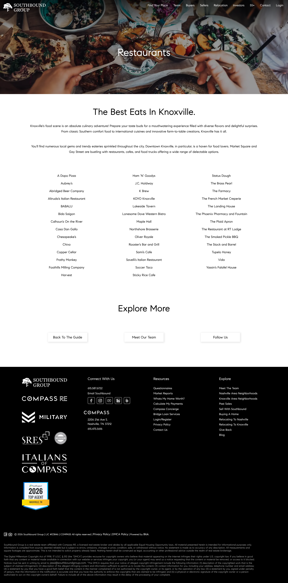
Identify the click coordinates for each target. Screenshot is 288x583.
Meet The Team (229, 388)
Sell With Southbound (232, 409)
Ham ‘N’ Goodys (144, 176)
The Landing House (221, 206)
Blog (222, 435)
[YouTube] (109, 400)
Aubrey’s (66, 183)
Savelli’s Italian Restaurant (144, 260)
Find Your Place (158, 5)
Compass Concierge (166, 409)
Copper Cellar (66, 252)
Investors (239, 5)
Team (176, 5)
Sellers (204, 5)
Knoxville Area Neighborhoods (238, 398)
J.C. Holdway (144, 183)
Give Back (225, 430)
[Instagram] (100, 400)
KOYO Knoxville (144, 199)
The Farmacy (221, 191)
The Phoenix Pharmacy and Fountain (221, 214)
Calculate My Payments (168, 403)
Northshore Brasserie (144, 229)
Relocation (220, 5)
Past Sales (225, 403)
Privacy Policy (161, 424)
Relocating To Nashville (233, 419)
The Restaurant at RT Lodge (221, 229)
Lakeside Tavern (144, 206)
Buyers (190, 5)
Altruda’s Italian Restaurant (66, 199)
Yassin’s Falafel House (221, 267)
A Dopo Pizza (66, 176)
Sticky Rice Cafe (144, 275)
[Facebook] (91, 400)
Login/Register (162, 419)
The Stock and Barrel (221, 245)
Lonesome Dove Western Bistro (144, 214)
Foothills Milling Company (66, 267)
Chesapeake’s (66, 237)
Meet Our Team (144, 337)
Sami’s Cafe (144, 252)
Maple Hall (144, 222)
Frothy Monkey (66, 260)
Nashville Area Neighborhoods (238, 393)
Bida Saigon (66, 214)
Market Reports (163, 393)
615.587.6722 (95, 388)
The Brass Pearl (221, 183)
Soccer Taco (143, 267)
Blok (146, 534)
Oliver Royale (144, 237)
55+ (252, 5)
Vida (221, 260)
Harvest (66, 275)
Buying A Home (229, 414)
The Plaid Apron (221, 222)
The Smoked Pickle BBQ (221, 237)
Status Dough (221, 176)
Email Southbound (99, 393)
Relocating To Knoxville (233, 424)
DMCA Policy (120, 534)
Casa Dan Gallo (67, 229)
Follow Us (220, 337)
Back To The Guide (67, 337)
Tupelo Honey (221, 252)
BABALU (66, 206)
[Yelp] (127, 400)
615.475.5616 (95, 429)
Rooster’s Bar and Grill (144, 245)
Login (279, 5)
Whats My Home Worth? (169, 398)
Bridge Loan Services (166, 414)
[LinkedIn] (118, 400)
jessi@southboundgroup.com (68, 563)
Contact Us (160, 430)
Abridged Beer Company (66, 191)
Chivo (67, 245)
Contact (265, 5)
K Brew (144, 191)
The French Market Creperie (221, 199)
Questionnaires (162, 388)
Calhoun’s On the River (66, 222)
